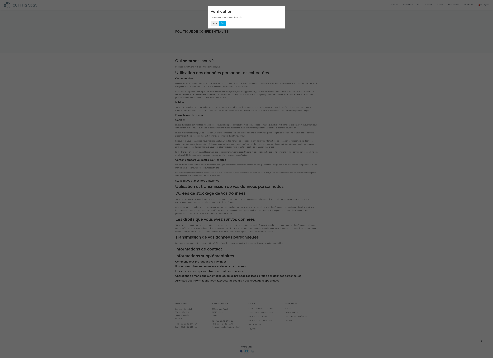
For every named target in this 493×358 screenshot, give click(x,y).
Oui (222, 23)
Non (214, 23)
